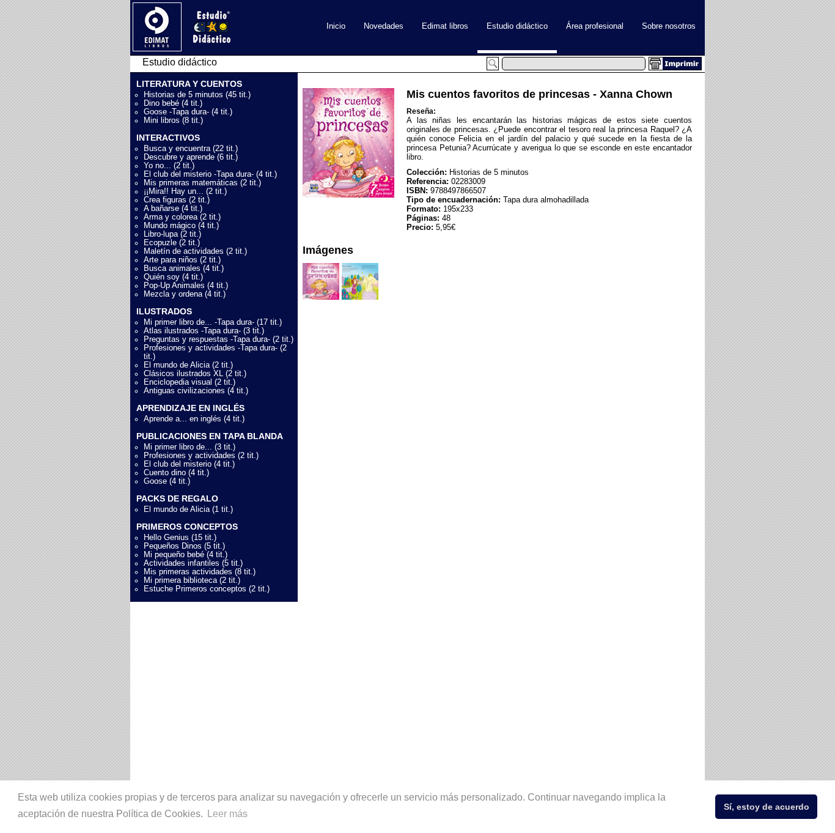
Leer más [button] (227, 814)
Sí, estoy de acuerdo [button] (766, 807)
